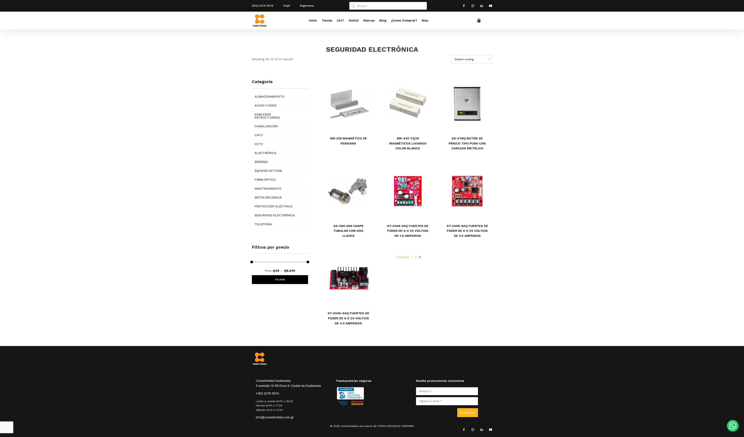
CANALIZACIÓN (266, 126)
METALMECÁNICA (268, 197)
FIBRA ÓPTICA (265, 179)
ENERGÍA (261, 162)
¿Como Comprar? (404, 20)
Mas (425, 20)
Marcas (369, 20)
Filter (280, 279)
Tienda (327, 20)
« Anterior (402, 257)
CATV (259, 135)
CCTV (259, 144)
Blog (382, 20)
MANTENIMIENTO (268, 188)
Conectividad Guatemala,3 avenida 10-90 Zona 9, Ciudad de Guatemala (288, 383)
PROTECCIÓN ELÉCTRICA (274, 206)
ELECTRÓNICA (265, 153)
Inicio (313, 20)
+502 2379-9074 (267, 393)
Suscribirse (467, 412)
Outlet (354, 20)
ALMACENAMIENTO (269, 96)
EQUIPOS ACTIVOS (268, 171)
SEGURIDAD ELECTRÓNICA (275, 215)
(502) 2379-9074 (262, 5)
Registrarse (307, 5)
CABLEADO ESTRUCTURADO (267, 115)
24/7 (340, 20)
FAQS (286, 5)
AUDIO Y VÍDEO (265, 105)
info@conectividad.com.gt (275, 417)
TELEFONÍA (263, 224)
